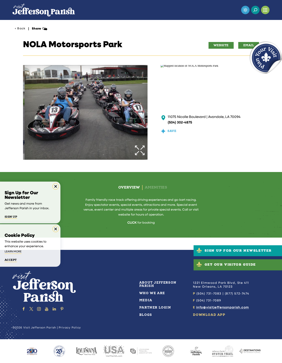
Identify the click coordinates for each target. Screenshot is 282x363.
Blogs (145, 315)
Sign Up (11, 216)
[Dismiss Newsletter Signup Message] (55, 186)
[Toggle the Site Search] (255, 10)
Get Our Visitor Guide (230, 265)
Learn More (13, 251)
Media (145, 300)
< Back (20, 28)
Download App (209, 315)
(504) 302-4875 (180, 122)
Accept (11, 260)
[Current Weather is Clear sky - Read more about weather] (245, 10)
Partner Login (155, 307)
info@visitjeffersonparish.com (222, 307)
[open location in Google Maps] (189, 66)
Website (221, 45)
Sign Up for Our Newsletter (238, 251)
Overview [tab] (129, 187)
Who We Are (152, 293)
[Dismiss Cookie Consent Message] (55, 229)
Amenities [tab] (156, 187)
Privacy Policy (70, 327)
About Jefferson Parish (157, 284)
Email (248, 45)
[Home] (43, 9)
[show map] (163, 117)
